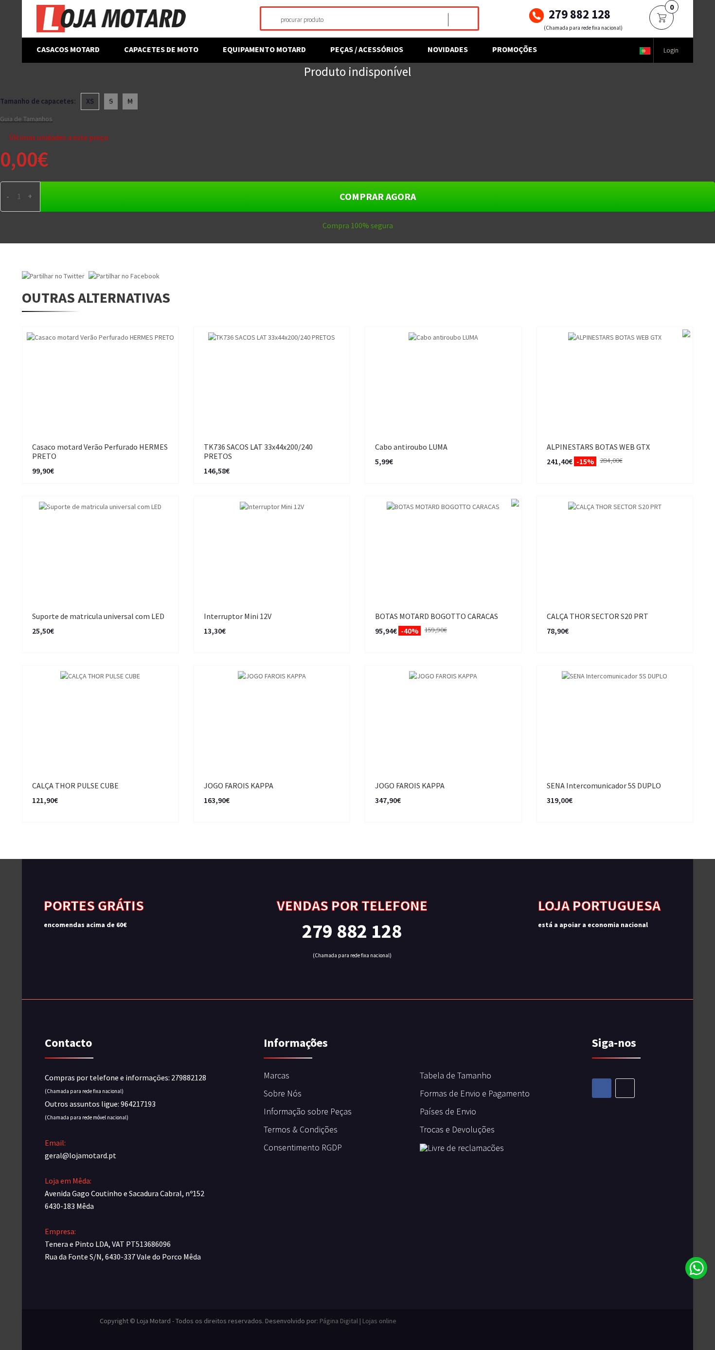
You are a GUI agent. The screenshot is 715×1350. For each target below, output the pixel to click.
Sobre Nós (283, 1093)
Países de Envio (448, 1111)
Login (671, 50)
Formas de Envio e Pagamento (475, 1093)
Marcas (276, 1075)
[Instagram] (625, 1088)
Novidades (448, 49)
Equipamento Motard (264, 49)
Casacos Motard (68, 49)
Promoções (514, 49)
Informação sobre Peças (308, 1111)
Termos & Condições (301, 1129)
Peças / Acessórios (366, 49)
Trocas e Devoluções (457, 1129)
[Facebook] (601, 1088)
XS (90, 101)
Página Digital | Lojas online (358, 1320)
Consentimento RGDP (303, 1147)
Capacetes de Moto (161, 49)
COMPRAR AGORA (378, 196)
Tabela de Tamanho (455, 1075)
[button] (645, 50)
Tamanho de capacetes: (38, 101)
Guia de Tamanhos (26, 118)
